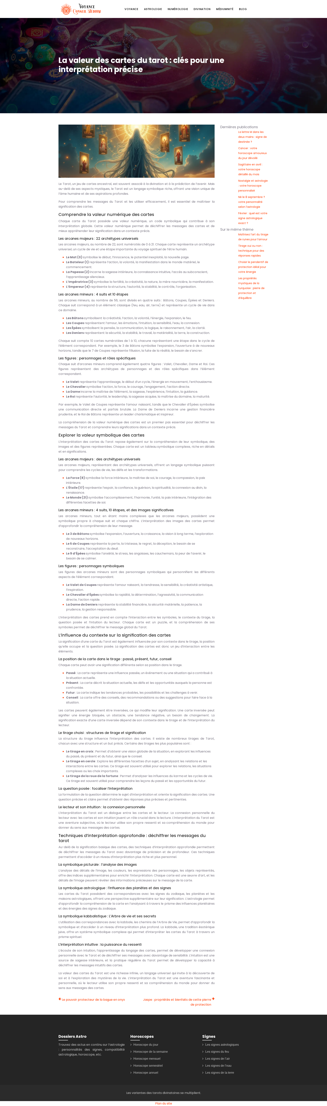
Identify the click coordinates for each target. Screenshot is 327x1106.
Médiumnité (224, 9)
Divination (202, 9)
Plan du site (163, 1103)
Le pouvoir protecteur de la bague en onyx (93, 999)
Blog (243, 9)
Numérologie (178, 9)
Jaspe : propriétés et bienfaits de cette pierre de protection (177, 1002)
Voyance (131, 9)
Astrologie (153, 9)
